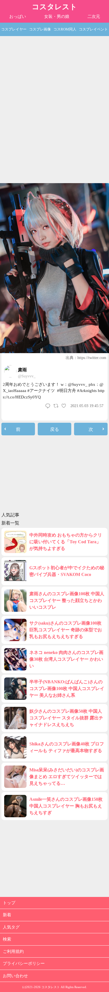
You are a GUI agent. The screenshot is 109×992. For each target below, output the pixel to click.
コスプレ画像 (40, 29)
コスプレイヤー (14, 29)
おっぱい (17, 16)
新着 (7, 915)
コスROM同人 (64, 29)
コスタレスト (54, 7)
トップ (9, 903)
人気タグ (11, 927)
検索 (7, 939)
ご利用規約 (13, 951)
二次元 (93, 16)
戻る (54, 429)
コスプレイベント (93, 29)
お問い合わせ (15, 976)
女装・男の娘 (56, 16)
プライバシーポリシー (24, 963)
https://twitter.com (91, 358)
